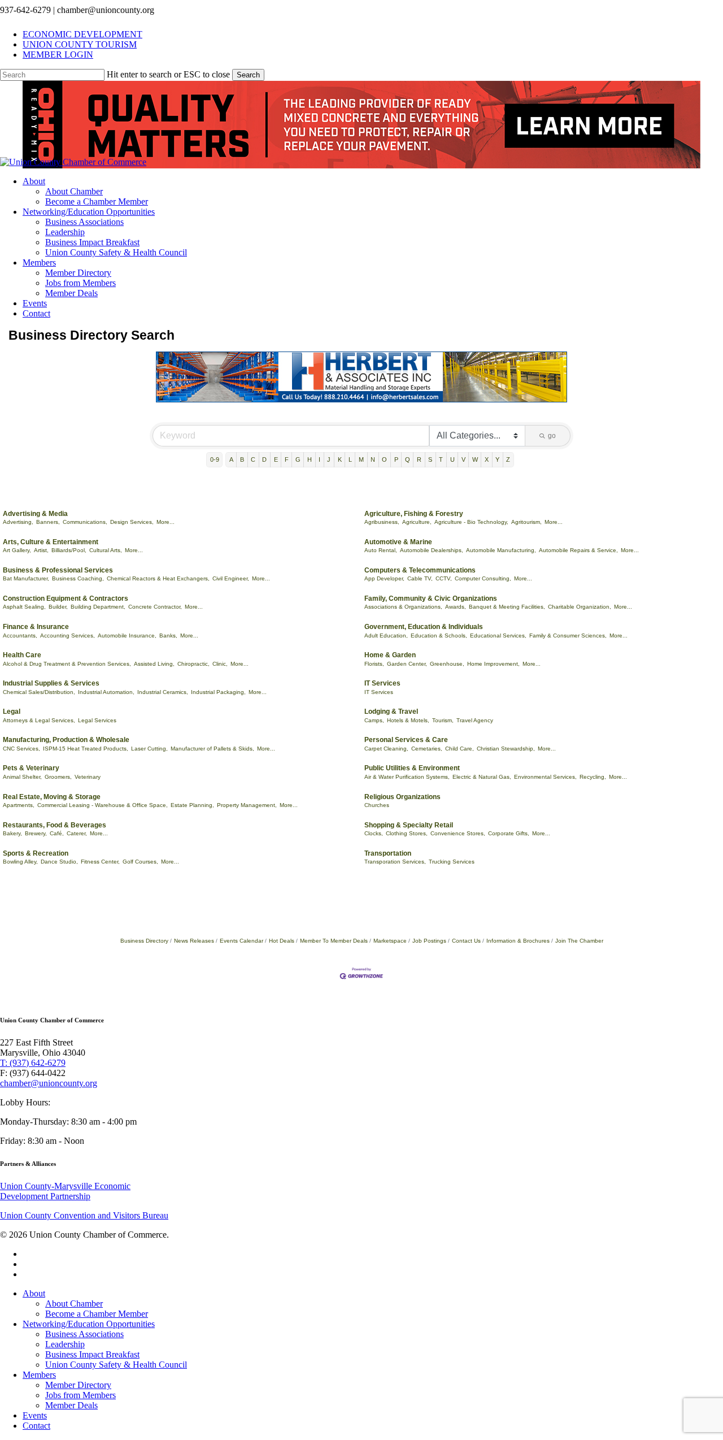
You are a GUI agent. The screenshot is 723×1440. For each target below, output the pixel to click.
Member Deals (71, 1405)
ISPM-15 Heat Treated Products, (85, 748)
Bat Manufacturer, (26, 578)
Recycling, (593, 777)
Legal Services (97, 720)
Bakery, (12, 833)
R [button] (419, 459)
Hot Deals (281, 941)
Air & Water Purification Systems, (407, 777)
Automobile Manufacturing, (501, 550)
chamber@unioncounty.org (48, 1083)
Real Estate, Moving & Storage (52, 797)
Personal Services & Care (406, 740)
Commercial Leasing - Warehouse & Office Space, (102, 805)
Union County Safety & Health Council (116, 1364)
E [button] (276, 459)
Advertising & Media (35, 514)
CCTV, (443, 578)
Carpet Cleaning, (386, 748)
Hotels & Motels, (408, 720)
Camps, (374, 720)
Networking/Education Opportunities (89, 1324)
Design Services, (132, 522)
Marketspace (390, 941)
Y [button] (497, 459)
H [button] (309, 459)
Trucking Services (451, 861)
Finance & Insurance (36, 627)
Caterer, (77, 833)
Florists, (374, 664)
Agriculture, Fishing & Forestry (413, 514)
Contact (36, 1425)
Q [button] (407, 459)
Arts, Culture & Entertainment (50, 542)
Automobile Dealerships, (431, 550)
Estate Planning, (192, 805)
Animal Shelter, (22, 777)
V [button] (463, 459)
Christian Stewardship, (506, 748)
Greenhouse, (447, 664)
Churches (376, 805)
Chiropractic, (193, 664)
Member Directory (78, 1385)
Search (248, 75)
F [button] (287, 459)
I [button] (319, 459)
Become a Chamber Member (96, 1313)
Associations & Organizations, (403, 607)
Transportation (387, 853)
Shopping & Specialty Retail (408, 825)
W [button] (475, 459)
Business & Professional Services (58, 570)
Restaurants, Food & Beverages (54, 825)
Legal (11, 711)
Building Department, (98, 607)
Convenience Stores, (457, 833)
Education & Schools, (439, 635)
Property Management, (247, 805)
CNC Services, (21, 748)
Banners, (48, 522)
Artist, (41, 550)
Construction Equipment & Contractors (65, 598)
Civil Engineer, (230, 578)
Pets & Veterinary (31, 768)
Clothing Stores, (407, 833)
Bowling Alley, (20, 861)
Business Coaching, (78, 578)
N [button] (373, 459)
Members (39, 1375)
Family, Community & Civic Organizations (430, 598)
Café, (57, 833)
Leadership (65, 1344)
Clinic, (220, 664)
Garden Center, (407, 664)
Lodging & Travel (391, 711)
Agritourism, (526, 522)
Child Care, (459, 748)
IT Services (382, 683)
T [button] (441, 459)
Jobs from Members (80, 1395)
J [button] (328, 459)
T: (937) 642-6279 (33, 1063)
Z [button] (508, 459)
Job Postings (429, 941)
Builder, (58, 607)
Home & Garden (390, 655)
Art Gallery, (17, 550)
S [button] (430, 459)
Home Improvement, (493, 664)
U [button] (452, 459)
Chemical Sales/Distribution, (39, 692)
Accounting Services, (67, 635)
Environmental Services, (545, 777)
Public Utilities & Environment (412, 768)
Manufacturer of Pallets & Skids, (212, 748)
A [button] (231, 459)
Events (35, 1415)
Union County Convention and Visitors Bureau (84, 1215)
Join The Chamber (579, 941)
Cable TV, (420, 578)
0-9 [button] (214, 459)
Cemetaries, (426, 748)
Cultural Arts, (105, 550)
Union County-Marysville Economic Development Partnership (65, 1191)
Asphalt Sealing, (24, 607)
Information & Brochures (518, 941)
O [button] (384, 459)
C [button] (253, 459)
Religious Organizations (402, 797)
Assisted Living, (154, 664)
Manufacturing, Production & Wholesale (66, 740)
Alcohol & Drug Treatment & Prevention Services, (67, 664)
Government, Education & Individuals (423, 627)
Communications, (85, 522)
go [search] (552, 436)
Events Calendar (241, 941)
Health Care (22, 655)
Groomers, (58, 777)
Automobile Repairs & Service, (578, 550)
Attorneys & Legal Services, (39, 720)
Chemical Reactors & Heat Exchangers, (158, 578)
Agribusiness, (381, 522)
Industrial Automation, (106, 692)
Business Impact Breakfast (92, 1354)
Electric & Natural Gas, (481, 777)
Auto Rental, (380, 550)
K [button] (340, 459)
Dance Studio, (59, 861)
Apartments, (18, 805)
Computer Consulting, (483, 578)
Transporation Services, (395, 861)
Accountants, (20, 635)
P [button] (396, 459)
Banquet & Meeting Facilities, (507, 607)
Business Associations (84, 1334)
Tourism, (443, 720)
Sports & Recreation (35, 853)
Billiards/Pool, (68, 550)
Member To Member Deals (334, 941)
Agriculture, (417, 522)
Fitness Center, (100, 861)
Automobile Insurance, (127, 635)
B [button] (242, 459)
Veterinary (88, 777)
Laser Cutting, (149, 748)
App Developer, (384, 578)
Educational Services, (498, 635)
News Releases (194, 941)
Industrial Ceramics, (162, 692)
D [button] (264, 459)
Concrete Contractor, (155, 607)
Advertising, (18, 522)
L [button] (350, 459)
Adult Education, (386, 635)
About (34, 1293)
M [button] (361, 459)
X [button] (487, 459)
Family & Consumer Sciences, (568, 635)
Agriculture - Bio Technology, (471, 522)
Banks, (168, 635)
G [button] (297, 459)
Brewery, (36, 833)
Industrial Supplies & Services (51, 683)
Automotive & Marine (398, 542)
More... (165, 522)
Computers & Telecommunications (420, 570)
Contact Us (466, 941)
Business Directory (144, 941)
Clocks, (373, 833)
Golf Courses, (140, 861)
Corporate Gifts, (508, 833)
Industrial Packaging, (218, 692)
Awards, (455, 607)
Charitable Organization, (579, 607)
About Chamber (74, 1303)
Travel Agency (474, 720)
